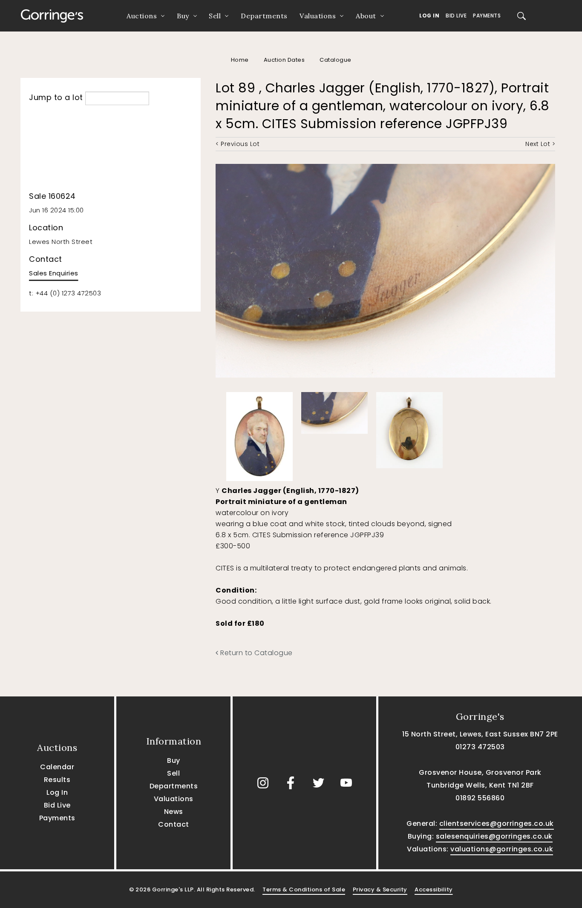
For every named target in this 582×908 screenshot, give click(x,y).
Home (240, 60)
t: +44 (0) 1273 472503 (65, 293)
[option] (259, 434)
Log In (429, 15)
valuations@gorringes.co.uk (501, 849)
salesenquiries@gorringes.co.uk (494, 836)
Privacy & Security (380, 889)
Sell (215, 15)
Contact (173, 824)
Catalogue (336, 60)
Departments (264, 15)
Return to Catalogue (256, 653)
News (173, 811)
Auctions (142, 15)
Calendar (57, 767)
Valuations (318, 15)
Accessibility (434, 889)
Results (57, 780)
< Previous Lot (237, 144)
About (366, 15)
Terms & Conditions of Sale (303, 889)
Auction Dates (284, 60)
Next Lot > (540, 144)
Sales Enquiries (53, 273)
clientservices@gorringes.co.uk (496, 823)
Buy (183, 15)
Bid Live (456, 15)
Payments (487, 15)
